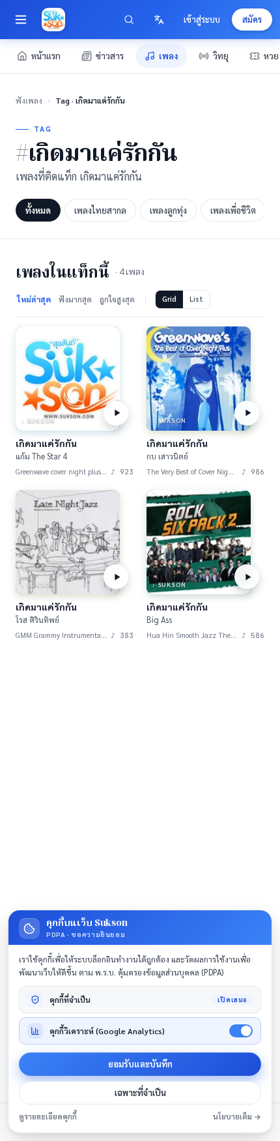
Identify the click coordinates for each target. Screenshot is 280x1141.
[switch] (241, 1030)
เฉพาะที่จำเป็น (140, 1092)
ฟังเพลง (29, 100)
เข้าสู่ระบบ (202, 19)
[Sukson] (53, 19)
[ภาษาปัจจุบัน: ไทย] (159, 20)
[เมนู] (21, 20)
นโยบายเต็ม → (237, 1116)
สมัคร (252, 19)
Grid (169, 299)
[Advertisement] (140, 802)
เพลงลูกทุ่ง (168, 210)
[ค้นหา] (129, 20)
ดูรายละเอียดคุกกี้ (48, 1116)
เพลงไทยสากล (100, 210)
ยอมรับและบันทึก (140, 1063)
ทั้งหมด (38, 210)
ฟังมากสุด (75, 299)
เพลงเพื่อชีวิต (233, 210)
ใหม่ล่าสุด (34, 299)
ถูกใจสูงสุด (117, 299)
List (196, 299)
